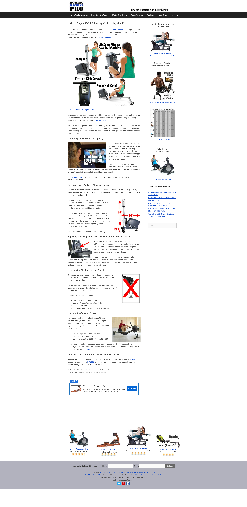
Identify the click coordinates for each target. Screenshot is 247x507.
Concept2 (86, 349)
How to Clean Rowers (165, 15)
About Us (87, 475)
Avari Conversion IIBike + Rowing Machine (162, 178)
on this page (101, 120)
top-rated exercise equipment (115, 30)
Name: (104, 466)
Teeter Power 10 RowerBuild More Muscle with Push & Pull (162, 54)
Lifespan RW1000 (78, 177)
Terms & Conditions (143, 475)
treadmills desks (104, 37)
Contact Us (97, 475)
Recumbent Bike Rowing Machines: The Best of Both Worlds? (89, 370)
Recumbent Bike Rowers (99, 15)
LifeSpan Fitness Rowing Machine (81, 110)
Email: (136, 466)
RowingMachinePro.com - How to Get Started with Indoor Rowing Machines (129, 472)
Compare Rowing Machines (78, 15)
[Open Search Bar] (178, 15)
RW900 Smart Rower (119, 15)
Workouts (150, 15)
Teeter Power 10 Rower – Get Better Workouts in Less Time (88, 372)
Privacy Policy (157, 475)
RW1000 (90, 362)
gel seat (132, 359)
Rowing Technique (137, 15)
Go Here (132, 388)
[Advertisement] (104, 408)
